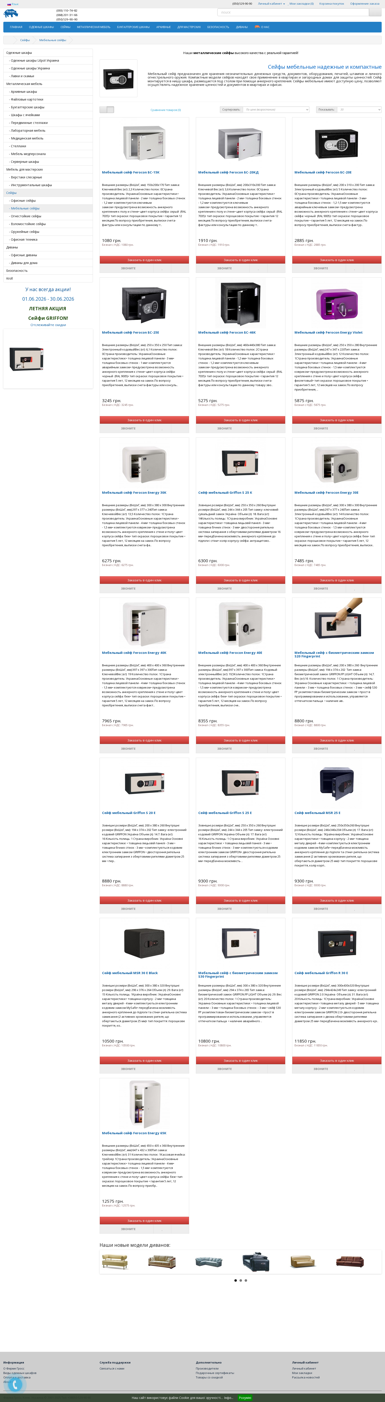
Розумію (245, 1398)
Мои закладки (302, 1373)
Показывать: (327, 109)
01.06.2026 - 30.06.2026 (48, 299)
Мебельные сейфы (52, 40)
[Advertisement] (233, 1314)
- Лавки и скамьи (20, 76)
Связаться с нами (112, 1368)
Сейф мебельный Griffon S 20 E (129, 812)
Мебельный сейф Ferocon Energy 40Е (230, 652)
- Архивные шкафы (21, 91)
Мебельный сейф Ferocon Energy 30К (134, 492)
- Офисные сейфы (21, 200)
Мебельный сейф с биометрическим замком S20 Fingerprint (334, 654)
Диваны (242, 27)
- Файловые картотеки (24, 99)
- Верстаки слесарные (24, 177)
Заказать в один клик (144, 260)
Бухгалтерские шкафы (133, 27)
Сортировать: (231, 109)
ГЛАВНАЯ (16, 27)
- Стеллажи (16, 146)
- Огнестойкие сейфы (23, 216)
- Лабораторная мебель (25, 130)
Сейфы (65, 27)
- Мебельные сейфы (22, 208)
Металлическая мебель (94, 27)
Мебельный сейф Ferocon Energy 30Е (326, 492)
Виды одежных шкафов (20, 1373)
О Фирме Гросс (13, 1368)
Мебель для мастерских (24, 169)
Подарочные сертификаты (215, 1373)
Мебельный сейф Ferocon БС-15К (131, 172)
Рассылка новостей (306, 1377)
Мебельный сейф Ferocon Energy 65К (134, 1133)
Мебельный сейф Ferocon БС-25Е (130, 332)
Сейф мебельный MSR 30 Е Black (130, 973)
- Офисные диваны (21, 255)
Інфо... (228, 1398)
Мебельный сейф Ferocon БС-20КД (228, 172)
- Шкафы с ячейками (23, 115)
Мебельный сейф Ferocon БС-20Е (323, 172)
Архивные (163, 27)
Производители (207, 1368)
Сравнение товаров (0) (166, 110)
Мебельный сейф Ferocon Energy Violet (329, 332)
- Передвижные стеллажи (27, 123)
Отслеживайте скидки (48, 324)
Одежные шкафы (41, 27)
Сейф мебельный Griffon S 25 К (225, 492)
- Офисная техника (21, 239)
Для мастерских (189, 27)
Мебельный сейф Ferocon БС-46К (227, 332)
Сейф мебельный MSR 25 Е (317, 812)
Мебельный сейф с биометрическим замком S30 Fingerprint (238, 975)
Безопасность (218, 27)
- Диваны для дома (21, 263)
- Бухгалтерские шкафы (25, 107)
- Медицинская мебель (24, 138)
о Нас (265, 27)
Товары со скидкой (209, 1377)
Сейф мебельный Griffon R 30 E (321, 973)
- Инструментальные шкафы (29, 185)
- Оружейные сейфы (22, 232)
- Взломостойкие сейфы (26, 224)
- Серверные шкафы (22, 161)
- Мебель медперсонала (26, 154)
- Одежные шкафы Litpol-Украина (32, 60)
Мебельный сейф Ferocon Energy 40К (134, 652)
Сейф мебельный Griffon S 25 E (225, 812)
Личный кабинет (304, 1368)
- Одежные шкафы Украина (28, 68)
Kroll (9, 278)
